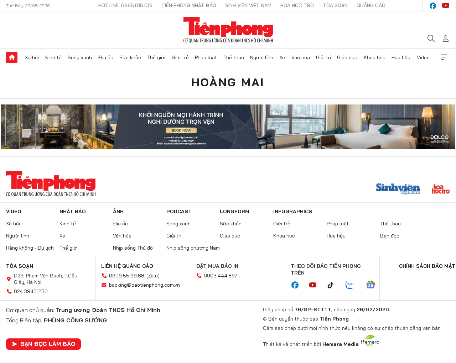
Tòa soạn (335, 5)
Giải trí (323, 57)
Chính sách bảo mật (427, 266)
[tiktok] (334, 285)
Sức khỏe (130, 57)
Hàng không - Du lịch (30, 248)
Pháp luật (206, 57)
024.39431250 (31, 291)
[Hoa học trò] (441, 189)
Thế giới (156, 57)
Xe (282, 57)
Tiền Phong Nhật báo (188, 5)
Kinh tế (53, 57)
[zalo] (353, 285)
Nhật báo (72, 211)
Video (423, 57)
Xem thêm (444, 57)
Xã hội (32, 57)
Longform (234, 211)
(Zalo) (153, 275)
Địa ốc (105, 57)
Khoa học (374, 57)
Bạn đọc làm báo (47, 343)
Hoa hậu (401, 57)
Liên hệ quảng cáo (127, 266)
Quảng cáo (371, 5)
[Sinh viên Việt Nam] (398, 189)
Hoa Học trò (297, 5)
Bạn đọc (389, 235)
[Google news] (374, 285)
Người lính (261, 57)
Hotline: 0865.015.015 (125, 5)
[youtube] (445, 5)
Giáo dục (347, 57)
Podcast (179, 211)
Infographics (292, 211)
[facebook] (433, 5)
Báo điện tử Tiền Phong (228, 30)
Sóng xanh (80, 57)
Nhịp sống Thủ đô (133, 248)
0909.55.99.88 (126, 275)
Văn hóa (300, 57)
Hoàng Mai (228, 82)
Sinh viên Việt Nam (248, 5)
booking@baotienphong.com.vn (144, 285)
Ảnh (118, 211)
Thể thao (233, 57)
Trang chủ (11, 57)
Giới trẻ (180, 57)
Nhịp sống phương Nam (193, 248)
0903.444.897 (220, 275)
